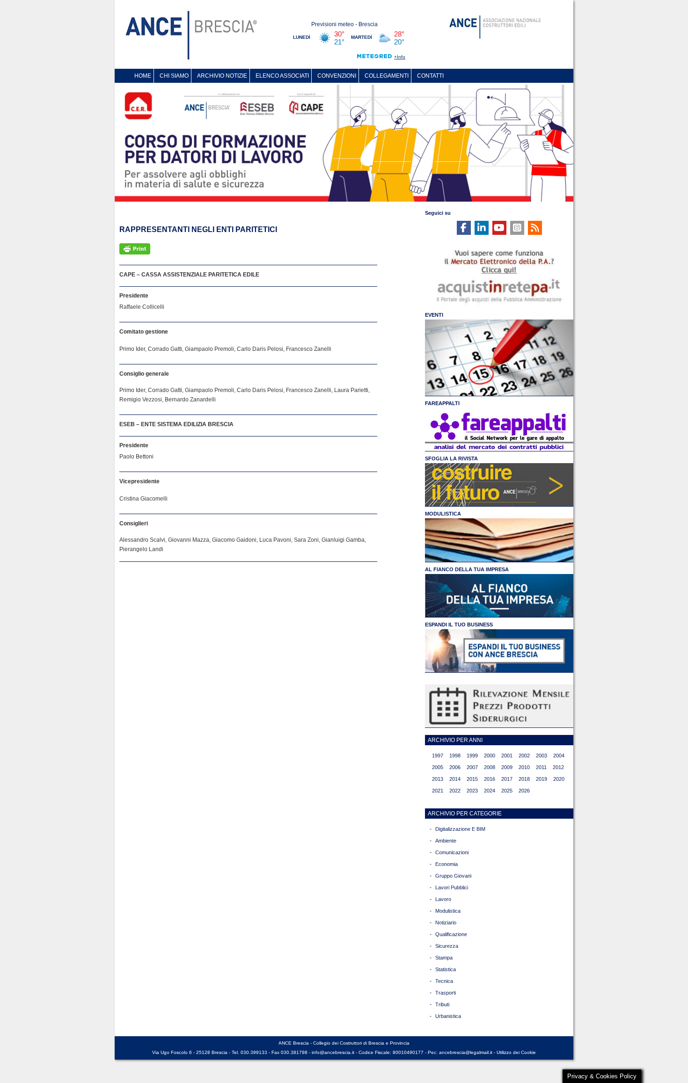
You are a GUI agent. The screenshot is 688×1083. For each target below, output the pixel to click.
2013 (437, 779)
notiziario (445, 922)
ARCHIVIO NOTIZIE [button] (222, 76)
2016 (489, 779)
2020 (558, 779)
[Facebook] (464, 228)
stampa (444, 957)
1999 (472, 755)
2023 (472, 790)
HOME (142, 76)
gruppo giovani (453, 876)
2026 (524, 790)
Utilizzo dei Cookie (516, 1052)
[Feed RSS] (535, 228)
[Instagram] (517, 228)
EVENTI (434, 315)
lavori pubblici (451, 887)
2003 (541, 755)
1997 (437, 755)
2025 (506, 790)
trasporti (445, 993)
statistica (445, 969)
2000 (489, 755)
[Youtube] (499, 228)
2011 (541, 767)
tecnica (444, 981)
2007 (472, 767)
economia (446, 864)
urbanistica (448, 1016)
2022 (455, 790)
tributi (442, 1004)
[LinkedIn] (482, 228)
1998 (455, 755)
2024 (489, 790)
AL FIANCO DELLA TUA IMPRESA (467, 569)
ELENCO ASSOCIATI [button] (282, 76)
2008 (489, 767)
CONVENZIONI (336, 76)
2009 (506, 767)
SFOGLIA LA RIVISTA (451, 458)
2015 (472, 779)
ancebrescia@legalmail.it (465, 1052)
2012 (558, 767)
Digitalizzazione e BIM (460, 829)
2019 (541, 779)
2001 (506, 755)
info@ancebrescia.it (333, 1052)
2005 (437, 767)
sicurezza (446, 946)
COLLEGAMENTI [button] (387, 76)
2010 (524, 767)
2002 (524, 755)
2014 (455, 779)
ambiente (445, 840)
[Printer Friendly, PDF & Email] (134, 248)
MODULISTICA (443, 513)
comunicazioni (451, 852)
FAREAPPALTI (442, 403)
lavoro (443, 899)
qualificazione (451, 934)
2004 (558, 755)
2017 (506, 779)
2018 (524, 779)
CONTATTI (430, 76)
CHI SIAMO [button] (174, 76)
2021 (437, 790)
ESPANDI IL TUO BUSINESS (459, 624)
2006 (455, 767)
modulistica (448, 911)
